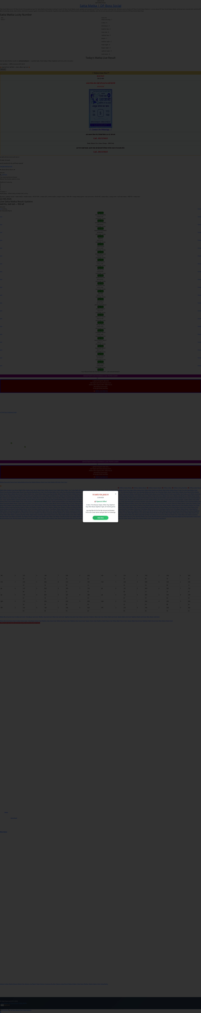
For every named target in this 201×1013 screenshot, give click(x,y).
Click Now (100, 518)
